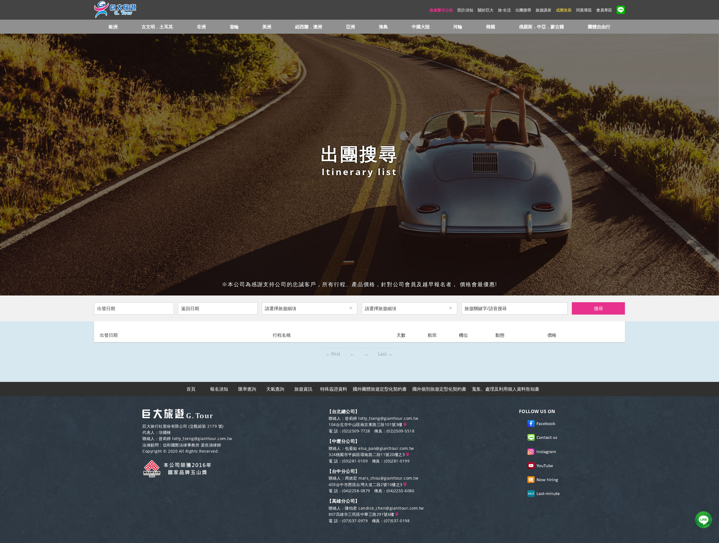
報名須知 (219, 389)
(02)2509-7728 (356, 431)
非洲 (201, 27)
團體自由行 (599, 27)
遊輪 (234, 27)
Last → (385, 354)
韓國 (490, 27)
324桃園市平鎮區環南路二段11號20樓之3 (367, 454)
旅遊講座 (543, 10)
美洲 (266, 27)
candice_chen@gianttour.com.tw (391, 508)
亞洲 (350, 27)
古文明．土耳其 (157, 27)
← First (333, 354)
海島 (383, 27)
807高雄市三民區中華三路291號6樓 (362, 514)
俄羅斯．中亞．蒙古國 (541, 27)
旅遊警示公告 (441, 10)
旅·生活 (504, 10)
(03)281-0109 (355, 461)
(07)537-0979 (355, 520)
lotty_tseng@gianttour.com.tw (202, 438)
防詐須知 (465, 10)
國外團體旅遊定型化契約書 (380, 389)
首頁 (190, 389)
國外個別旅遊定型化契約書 (439, 389)
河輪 (457, 27)
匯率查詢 (247, 389)
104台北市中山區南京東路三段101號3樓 (366, 424)
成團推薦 (564, 10)
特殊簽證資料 (333, 389)
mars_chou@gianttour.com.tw (388, 478)
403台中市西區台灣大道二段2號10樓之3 (366, 484)
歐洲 (113, 27)
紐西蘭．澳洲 (308, 27)
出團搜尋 (523, 10)
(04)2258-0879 (356, 490)
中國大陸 (421, 27)
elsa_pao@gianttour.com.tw (386, 448)
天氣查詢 (275, 389)
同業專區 (584, 10)
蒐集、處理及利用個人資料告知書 (505, 389)
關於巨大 (485, 10)
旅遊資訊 (303, 389)
